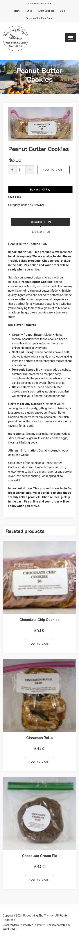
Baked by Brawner (32, 205)
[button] (68, 115)
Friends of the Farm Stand (39, 18)
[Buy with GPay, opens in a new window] (40, 189)
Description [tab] (40, 222)
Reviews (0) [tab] (40, 231)
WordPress (9, 928)
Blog (62, 10)
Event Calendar (46, 10)
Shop (29, 10)
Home (17, 10)
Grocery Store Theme (15, 924)
